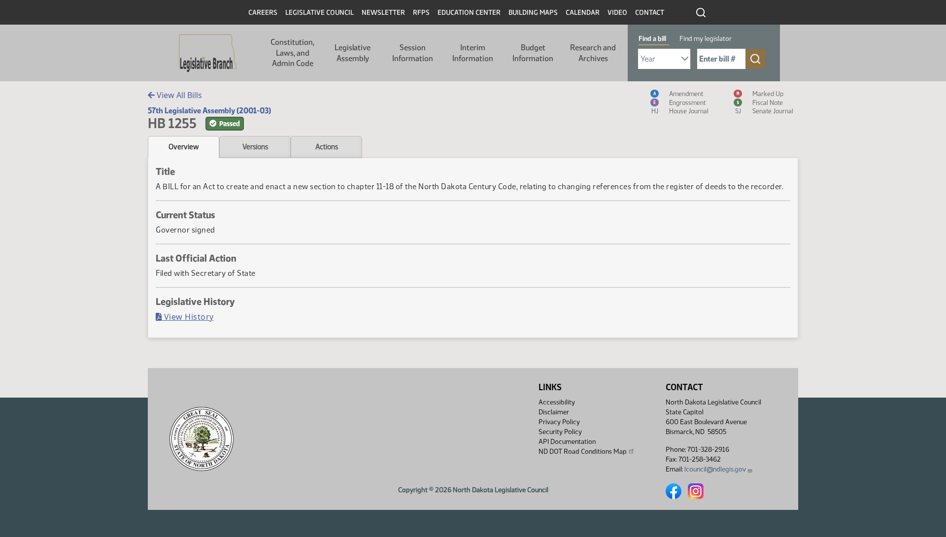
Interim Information (472, 53)
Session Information (412, 53)
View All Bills (178, 95)
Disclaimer (554, 412)
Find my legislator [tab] (705, 38)
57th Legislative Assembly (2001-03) (209, 110)
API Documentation (567, 441)
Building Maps (533, 12)
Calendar (583, 12)
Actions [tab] (326, 146)
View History (188, 316)
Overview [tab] (184, 146)
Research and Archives (593, 53)
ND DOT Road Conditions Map (583, 451)
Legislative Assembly (353, 53)
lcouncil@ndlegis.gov (715, 469)
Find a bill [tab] (652, 38)
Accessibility (557, 402)
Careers (262, 12)
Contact (649, 12)
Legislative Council (319, 12)
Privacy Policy (559, 422)
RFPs (421, 12)
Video (617, 12)
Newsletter (383, 12)
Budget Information (532, 53)
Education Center (469, 12)
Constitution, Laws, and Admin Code (292, 52)
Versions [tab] (255, 146)
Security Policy (560, 432)
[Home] (207, 53)
